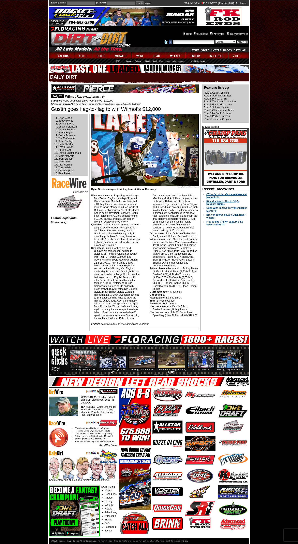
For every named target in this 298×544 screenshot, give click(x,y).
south (101, 55)
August (181, 61)
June (168, 61)
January (129, 61)
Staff (195, 50)
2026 (118, 61)
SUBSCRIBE (202, 34)
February (139, 61)
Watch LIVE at (192, 3)
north (83, 55)
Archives (241, 3)
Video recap (59, 222)
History (109, 501)
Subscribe (110, 516)
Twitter (108, 530)
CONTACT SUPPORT (239, 34)
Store (205, 50)
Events (223, 3)
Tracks (108, 519)
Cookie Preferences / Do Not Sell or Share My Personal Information (147, 541)
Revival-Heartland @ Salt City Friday (171, 370)
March (147, 61)
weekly (175, 55)
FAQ (231, 3)
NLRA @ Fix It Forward (142, 369)
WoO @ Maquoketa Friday (230, 369)
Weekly (109, 505)
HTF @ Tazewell (201, 369)
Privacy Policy (105, 541)
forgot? (148, 3)
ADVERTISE (219, 34)
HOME (189, 34)
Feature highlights (64, 218)
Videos (109, 490)
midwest (121, 55)
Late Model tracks (197, 61)
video (239, 55)
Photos (109, 497)
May (161, 61)
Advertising (111, 512)
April (155, 61)
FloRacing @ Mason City (83, 369)
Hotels (216, 50)
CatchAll (240, 50)
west (140, 55)
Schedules (111, 494)
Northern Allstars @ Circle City (112, 370)
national (62, 55)
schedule (217, 55)
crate (157, 55)
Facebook (110, 527)
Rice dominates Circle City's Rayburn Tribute (222, 202)
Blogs (227, 50)
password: (101, 3)
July (174, 61)
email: (63, 3)
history (195, 55)
